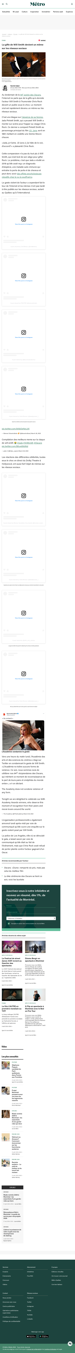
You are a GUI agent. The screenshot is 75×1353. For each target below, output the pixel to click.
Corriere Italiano (57, 1284)
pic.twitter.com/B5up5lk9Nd (15, 446)
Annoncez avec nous (9, 1302)
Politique (14, 1062)
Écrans (15, 34)
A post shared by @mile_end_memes (24, 640)
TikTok (29, 1310)
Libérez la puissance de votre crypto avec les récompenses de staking (12, 1232)
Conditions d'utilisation (50, 1349)
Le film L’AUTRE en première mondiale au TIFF (11, 1008)
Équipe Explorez (7, 1241)
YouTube (29, 1315)
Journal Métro (15, 1128)
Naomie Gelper (15, 85)
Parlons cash (58, 11)
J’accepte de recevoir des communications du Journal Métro (28, 923)
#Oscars (38, 442)
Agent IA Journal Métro (7, 985)
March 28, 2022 (36, 433)
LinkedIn (30, 1319)
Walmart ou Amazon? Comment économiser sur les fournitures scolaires (16, 1143)
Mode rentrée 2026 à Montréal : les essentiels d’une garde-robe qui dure (17, 1118)
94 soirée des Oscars (30, 94)
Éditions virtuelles (57, 1272)
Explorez (69, 11)
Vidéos (5, 1284)
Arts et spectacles (7, 955)
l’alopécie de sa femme (32, 116)
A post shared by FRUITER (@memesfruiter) (23, 303)
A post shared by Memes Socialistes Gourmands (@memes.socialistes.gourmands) (28, 523)
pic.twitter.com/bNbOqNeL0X (15, 428)
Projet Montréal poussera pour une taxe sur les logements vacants (17, 1095)
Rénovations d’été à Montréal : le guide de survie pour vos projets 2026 (11, 1215)
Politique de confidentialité (11, 1321)
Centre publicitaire (9, 1306)
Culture (25, 11)
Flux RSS (30, 1276)
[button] (2, 4)
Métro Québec (56, 1280)
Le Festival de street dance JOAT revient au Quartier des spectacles (12, 962)
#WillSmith (28, 442)
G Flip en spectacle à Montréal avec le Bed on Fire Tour (34, 1008)
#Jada (20, 442)
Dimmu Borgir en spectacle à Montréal (34, 959)
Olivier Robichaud (16, 1105)
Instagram (30, 1306)
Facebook (30, 1298)
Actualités (6, 11)
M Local (16, 11)
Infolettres (30, 1272)
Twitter (29, 1302)
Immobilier (46, 11)
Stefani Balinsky (16, 1154)
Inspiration (34, 11)
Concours (6, 1280)
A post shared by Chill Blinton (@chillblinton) (24, 246)
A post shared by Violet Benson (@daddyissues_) (23, 416)
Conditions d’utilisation (10, 1317)
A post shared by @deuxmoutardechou (23, 359)
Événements (7, 1276)
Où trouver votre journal (60, 1276)
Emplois (5, 1272)
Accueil (4, 34)
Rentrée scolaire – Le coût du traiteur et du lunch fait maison (17, 1167)
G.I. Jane (33, 130)
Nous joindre (7, 1298)
